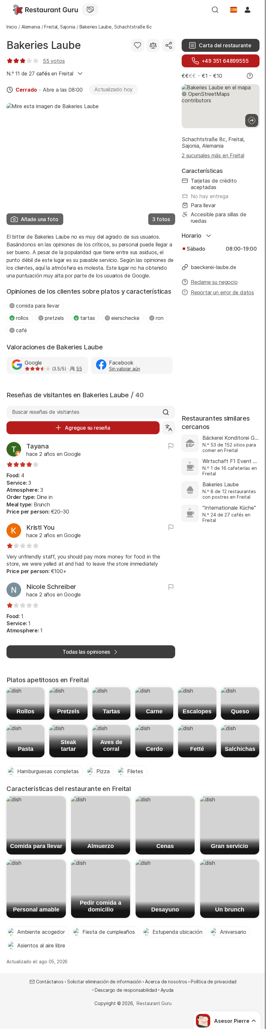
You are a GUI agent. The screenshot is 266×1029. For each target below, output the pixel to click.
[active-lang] (233, 9)
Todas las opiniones (86, 652)
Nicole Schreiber (51, 587)
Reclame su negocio (214, 282)
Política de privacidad (213, 981)
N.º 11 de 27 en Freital (39, 73)
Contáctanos (50, 981)
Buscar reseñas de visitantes (45, 412)
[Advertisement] (221, 352)
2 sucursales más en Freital (213, 155)
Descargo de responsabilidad (126, 990)
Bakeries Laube (43, 45)
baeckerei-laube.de (213, 267)
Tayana (37, 446)
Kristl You (40, 527)
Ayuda (167, 990)
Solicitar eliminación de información (104, 981)
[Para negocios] (90, 9)
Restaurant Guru (154, 1003)
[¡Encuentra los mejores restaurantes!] (45, 10)
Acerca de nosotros (166, 981)
